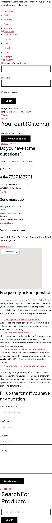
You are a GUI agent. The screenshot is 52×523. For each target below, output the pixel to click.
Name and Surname (9, 406)
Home (4, 143)
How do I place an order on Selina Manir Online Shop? (27, 300)
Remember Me (10, 92)
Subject (4, 436)
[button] (26, 300)
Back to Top (5, 488)
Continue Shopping (16, 138)
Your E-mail (5, 421)
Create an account (22, 111)
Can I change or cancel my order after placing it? (25, 349)
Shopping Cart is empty (12, 133)
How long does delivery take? (17, 332)
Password (5, 77)
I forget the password (11, 108)
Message (4, 450)
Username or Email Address (13, 63)
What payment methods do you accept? (22, 319)
